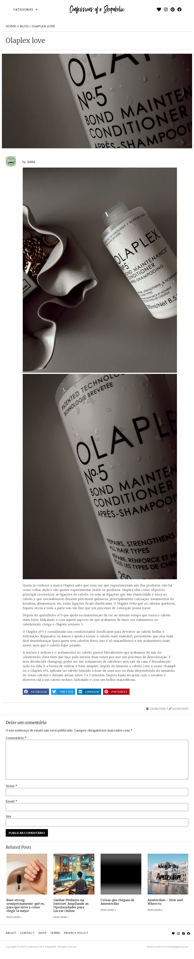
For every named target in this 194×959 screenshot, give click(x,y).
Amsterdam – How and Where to (165, 901)
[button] (26, 9)
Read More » (14, 917)
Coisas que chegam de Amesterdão (117, 901)
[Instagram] (166, 9)
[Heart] (159, 9)
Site (8, 816)
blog (24, 26)
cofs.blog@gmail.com (177, 946)
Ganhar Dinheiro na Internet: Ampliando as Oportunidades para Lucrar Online (71, 905)
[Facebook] (179, 9)
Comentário (16, 737)
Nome (11, 785)
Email (11, 801)
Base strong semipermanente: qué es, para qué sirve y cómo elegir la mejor (25, 905)
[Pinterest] (173, 9)
